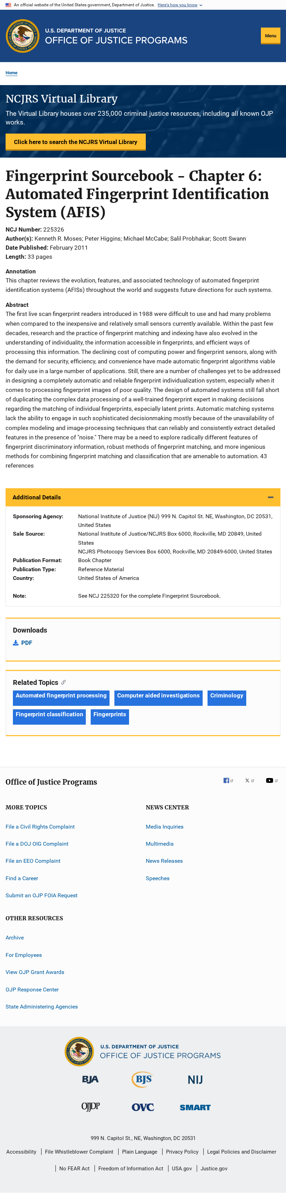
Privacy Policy (182, 1152)
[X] (252, 785)
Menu (270, 35)
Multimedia (160, 843)
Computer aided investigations (158, 695)
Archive (15, 937)
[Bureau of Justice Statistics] (142, 1089)
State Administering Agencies (42, 1006)
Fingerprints (109, 714)
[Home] (116, 36)
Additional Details (37, 497)
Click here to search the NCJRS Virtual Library (75, 141)
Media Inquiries (164, 826)
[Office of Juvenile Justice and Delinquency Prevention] (91, 1113)
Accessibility (21, 1152)
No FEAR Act (74, 1168)
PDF (26, 642)
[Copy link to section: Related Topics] (62, 681)
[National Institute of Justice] (195, 1085)
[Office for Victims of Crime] (143, 1112)
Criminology (226, 695)
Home (11, 72)
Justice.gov (214, 1168)
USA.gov (182, 1168)
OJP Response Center (32, 989)
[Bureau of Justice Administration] (90, 1085)
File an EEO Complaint (33, 861)
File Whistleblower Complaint (79, 1152)
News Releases (164, 861)
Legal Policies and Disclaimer (241, 1152)
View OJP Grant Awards (35, 972)
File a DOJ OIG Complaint (37, 843)
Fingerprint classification (49, 714)
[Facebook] (231, 785)
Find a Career (22, 878)
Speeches (158, 878)
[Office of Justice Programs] (23, 36)
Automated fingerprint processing (61, 695)
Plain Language (139, 1152)
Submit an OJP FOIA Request (41, 895)
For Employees (24, 955)
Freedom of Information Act (130, 1168)
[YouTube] (273, 785)
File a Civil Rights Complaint (40, 826)
